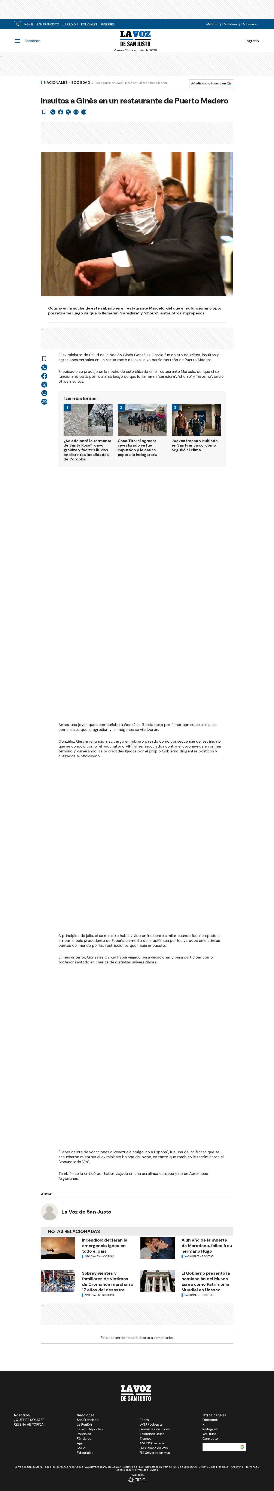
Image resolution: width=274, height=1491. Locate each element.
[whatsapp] (52, 112)
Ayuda (154, 1470)
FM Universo (249, 24)
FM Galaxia (230, 24)
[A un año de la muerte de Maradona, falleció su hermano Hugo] (157, 1248)
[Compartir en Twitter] (68, 112)
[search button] (17, 24)
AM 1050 (212, 24)
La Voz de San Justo (86, 1211)
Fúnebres (108, 24)
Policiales (89, 24)
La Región (70, 24)
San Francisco (47, 24)
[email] (76, 112)
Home (28, 24)
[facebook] (60, 112)
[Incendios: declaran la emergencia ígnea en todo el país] (58, 1248)
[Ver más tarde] (44, 112)
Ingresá (252, 40)
